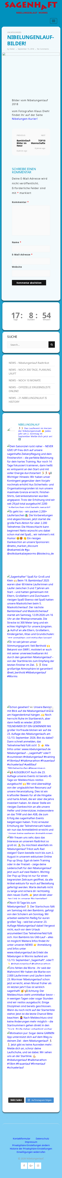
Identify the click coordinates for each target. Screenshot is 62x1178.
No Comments (43, 49)
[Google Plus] (31, 1165)
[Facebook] (24, 1165)
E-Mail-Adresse (22, 254)
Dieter (12, 49)
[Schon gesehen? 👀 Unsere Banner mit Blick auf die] (31, 737)
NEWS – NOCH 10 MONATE (25, 380)
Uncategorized (14, 32)
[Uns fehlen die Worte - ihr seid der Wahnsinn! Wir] (31, 998)
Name (16, 242)
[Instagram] (38, 1165)
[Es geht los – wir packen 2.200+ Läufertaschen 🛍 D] (31, 541)
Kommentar (20, 202)
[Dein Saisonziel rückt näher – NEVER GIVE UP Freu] (31, 476)
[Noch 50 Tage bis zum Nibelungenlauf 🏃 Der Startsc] (31, 932)
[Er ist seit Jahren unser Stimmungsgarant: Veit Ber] (31, 672)
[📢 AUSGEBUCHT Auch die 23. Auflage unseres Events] (31, 802)
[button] (31, 1145)
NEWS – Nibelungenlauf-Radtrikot (29, 363)
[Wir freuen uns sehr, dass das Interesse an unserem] (31, 867)
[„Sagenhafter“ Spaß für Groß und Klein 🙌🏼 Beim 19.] (31, 606)
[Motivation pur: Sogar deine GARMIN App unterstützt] (31, 1063)
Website (17, 266)
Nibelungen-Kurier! (25, 119)
